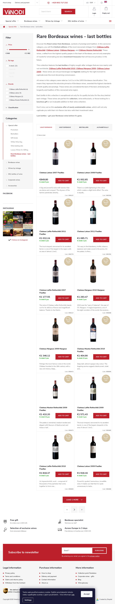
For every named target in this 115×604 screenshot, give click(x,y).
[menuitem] (12, 21)
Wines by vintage (14, 168)
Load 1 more (72, 500)
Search (68, 11)
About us (45, 583)
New (11, 73)
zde (73, 594)
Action (12, 69)
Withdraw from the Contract (15, 583)
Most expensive (65, 127)
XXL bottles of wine (15, 174)
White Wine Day (16, 142)
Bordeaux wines (14, 162)
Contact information (49, 580)
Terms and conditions (12, 576)
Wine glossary (83, 583)
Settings (28, 600)
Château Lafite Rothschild (18, 89)
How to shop (7, 3)
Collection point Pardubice (87, 573)
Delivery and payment (22, 3)
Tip (11, 77)
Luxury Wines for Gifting (19, 150)
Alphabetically (102, 127)
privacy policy (95, 556)
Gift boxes (14, 138)
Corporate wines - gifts (86, 576)
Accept (87, 594)
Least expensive (46, 127)
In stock (13, 66)
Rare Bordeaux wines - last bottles (20, 155)
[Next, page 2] (74, 509)
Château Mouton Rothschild (19, 100)
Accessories (12, 186)
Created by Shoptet (105, 599)
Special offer (13, 125)
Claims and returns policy (14, 580)
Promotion (14, 130)
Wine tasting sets (17, 146)
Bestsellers (14, 134)
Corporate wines (14, 180)
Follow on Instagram (20, 240)
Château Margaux (16, 97)
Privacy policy (10, 573)
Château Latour (15, 93)
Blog (79, 580)
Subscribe (99, 550)
